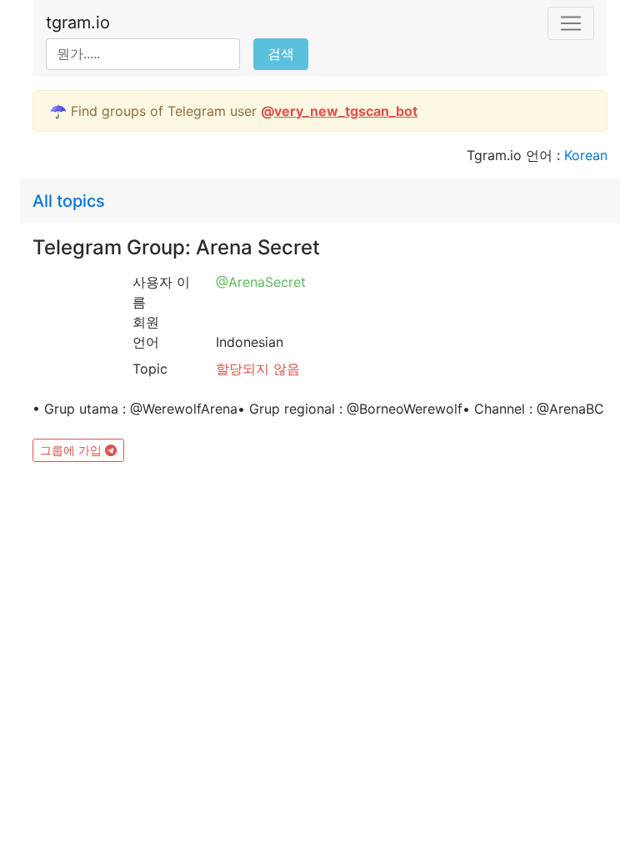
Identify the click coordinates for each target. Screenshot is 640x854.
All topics (68, 201)
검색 (281, 54)
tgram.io (78, 23)
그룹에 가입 (72, 450)
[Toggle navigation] (571, 23)
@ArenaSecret (261, 282)
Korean (586, 155)
